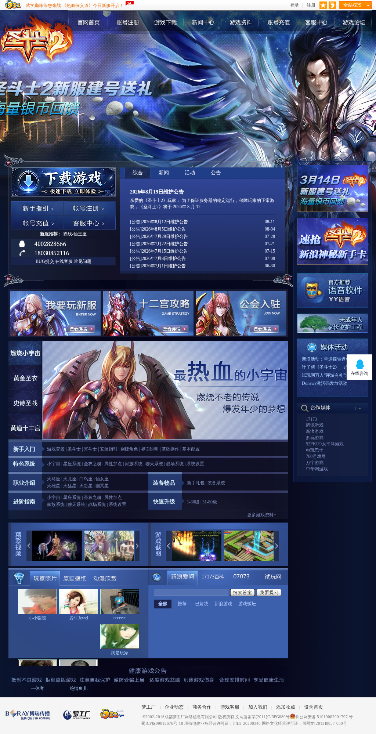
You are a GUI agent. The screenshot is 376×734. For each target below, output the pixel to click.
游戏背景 (56, 449)
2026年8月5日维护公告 (164, 229)
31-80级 (209, 502)
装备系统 (216, 482)
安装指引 (109, 449)
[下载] (37, 174)
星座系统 (72, 463)
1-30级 (193, 502)
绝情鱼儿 (78, 688)
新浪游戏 (314, 431)
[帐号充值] (37, 222)
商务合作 (202, 707)
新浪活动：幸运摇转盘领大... (330, 359)
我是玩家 (120, 652)
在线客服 (64, 261)
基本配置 (191, 449)
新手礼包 (196, 482)
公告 (216, 173)
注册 (311, 5)
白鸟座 (86, 478)
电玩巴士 (314, 450)
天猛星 (69, 485)
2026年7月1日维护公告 (164, 265)
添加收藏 (285, 707)
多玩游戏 (314, 437)
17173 (311, 419)
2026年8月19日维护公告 (157, 192)
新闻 (164, 173)
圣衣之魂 (92, 463)
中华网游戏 (317, 468)
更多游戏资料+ (261, 514)
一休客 (37, 688)
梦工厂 (148, 707)
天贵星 (86, 485)
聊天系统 (154, 463)
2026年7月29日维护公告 (165, 236)
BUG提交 (45, 261)
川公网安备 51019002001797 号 (324, 717)
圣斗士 (74, 449)
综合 (138, 173)
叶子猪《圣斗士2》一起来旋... (331, 367)
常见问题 (82, 261)
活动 (190, 173)
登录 (294, 5)
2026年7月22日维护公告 (165, 243)
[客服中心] (89, 222)
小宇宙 (53, 463)
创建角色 (129, 449)
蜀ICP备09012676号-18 (162, 723)
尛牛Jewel (78, 618)
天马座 (53, 478)
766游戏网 (316, 456)
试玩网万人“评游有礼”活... (327, 375)
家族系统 (133, 463)
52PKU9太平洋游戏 (325, 443)
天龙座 (69, 478)
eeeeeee (119, 617)
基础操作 (170, 449)
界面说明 (150, 449)
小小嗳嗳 (37, 618)
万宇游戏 (314, 462)
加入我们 (257, 707)
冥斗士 (90, 449)
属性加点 (113, 463)
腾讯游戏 (314, 425)
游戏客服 (229, 707)
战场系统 (175, 463)
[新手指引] (37, 208)
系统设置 (195, 463)
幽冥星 (102, 485)
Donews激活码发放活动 (324, 383)
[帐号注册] (89, 208)
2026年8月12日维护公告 (165, 221)
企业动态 (174, 707)
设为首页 (313, 707)
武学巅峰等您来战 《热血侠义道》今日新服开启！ (75, 5)
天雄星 (53, 485)
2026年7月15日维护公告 (165, 251)
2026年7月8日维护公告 (164, 258)
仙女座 (102, 478)
